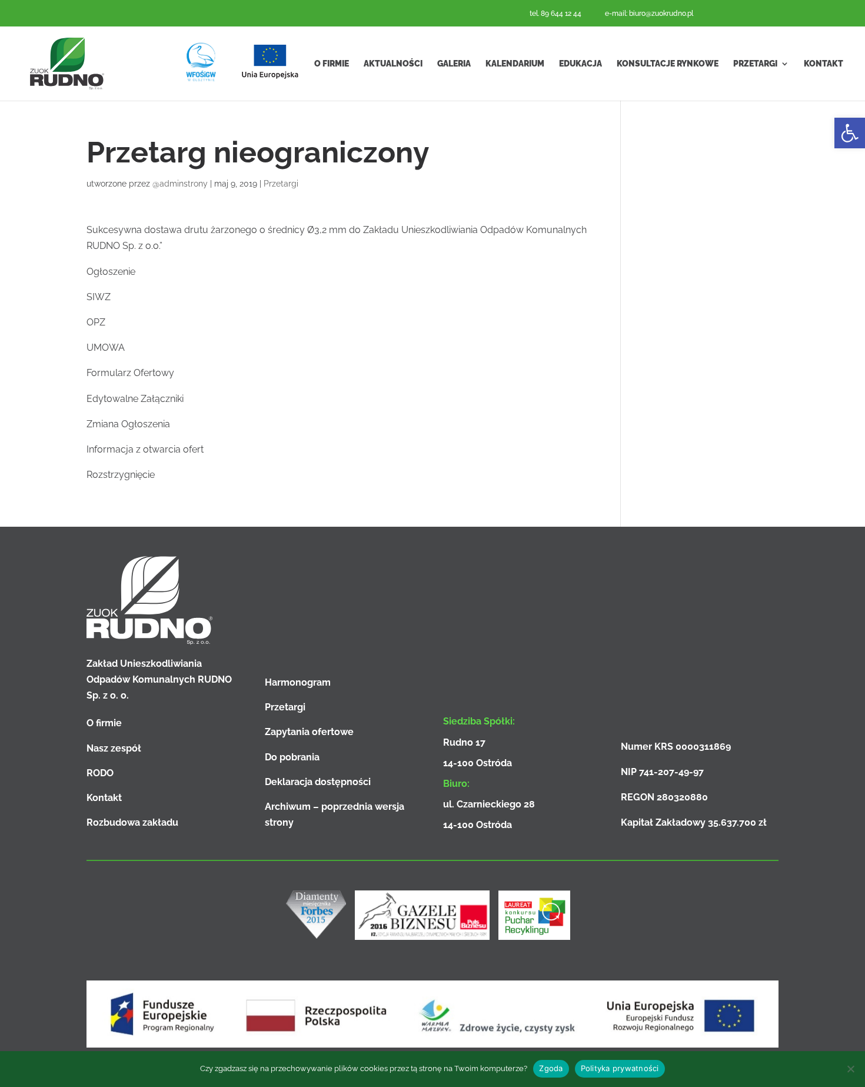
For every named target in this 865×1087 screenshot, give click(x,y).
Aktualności (393, 63)
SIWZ (98, 297)
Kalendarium (514, 63)
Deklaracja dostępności (318, 781)
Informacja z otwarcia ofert (145, 449)
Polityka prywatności (620, 1068)
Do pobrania (292, 757)
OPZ (95, 322)
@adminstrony (180, 183)
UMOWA (105, 347)
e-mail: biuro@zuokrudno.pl (649, 13)
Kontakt (823, 63)
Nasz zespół (113, 748)
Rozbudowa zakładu (132, 822)
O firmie (331, 63)
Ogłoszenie (110, 271)
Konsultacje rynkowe (667, 63)
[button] (849, 133)
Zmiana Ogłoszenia (128, 424)
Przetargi (755, 63)
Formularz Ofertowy (130, 372)
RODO (100, 773)
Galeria (454, 63)
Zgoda (551, 1068)
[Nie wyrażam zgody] (850, 1069)
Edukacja (580, 63)
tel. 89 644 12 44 (555, 13)
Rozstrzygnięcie (120, 474)
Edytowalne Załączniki (135, 398)
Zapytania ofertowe (309, 731)
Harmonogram (298, 682)
